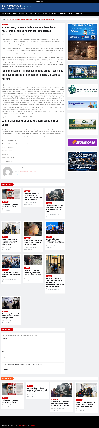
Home (3, 19)
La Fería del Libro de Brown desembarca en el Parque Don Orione (11, 274)
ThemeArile (32, 425)
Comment (4, 338)
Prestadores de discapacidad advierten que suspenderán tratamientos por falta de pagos (54, 209)
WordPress (20, 425)
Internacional (80, 14)
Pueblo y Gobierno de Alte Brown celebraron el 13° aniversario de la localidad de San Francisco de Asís (33, 197)
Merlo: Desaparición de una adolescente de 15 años (10, 205)
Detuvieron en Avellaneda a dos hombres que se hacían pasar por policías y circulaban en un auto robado (33, 273)
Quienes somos (6, 14)
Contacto (70, 14)
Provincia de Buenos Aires (20, 14)
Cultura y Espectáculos (49, 14)
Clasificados (62, 14)
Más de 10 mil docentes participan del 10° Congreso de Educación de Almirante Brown (55, 241)
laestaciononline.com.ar (10, 34)
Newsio (26, 425)
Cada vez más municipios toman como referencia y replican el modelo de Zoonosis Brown (9, 242)
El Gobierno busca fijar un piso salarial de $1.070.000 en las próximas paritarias (33, 243)
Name (4, 351)
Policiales (37, 14)
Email (4, 358)
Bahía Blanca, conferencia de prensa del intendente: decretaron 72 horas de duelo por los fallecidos (30, 19)
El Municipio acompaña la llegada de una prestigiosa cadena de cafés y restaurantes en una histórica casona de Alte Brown (55, 283)
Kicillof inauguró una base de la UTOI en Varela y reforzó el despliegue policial (10, 316)
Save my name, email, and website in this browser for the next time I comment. (24, 364)
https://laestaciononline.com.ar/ (28, 171)
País (31, 14)
